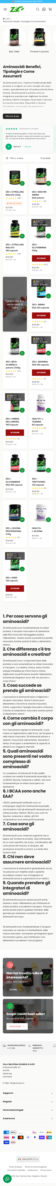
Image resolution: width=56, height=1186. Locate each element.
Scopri (13, 989)
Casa (7, 19)
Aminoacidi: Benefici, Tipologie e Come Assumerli (24, 21)
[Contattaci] (44, 9)
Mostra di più (12, 116)
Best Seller (14, 51)
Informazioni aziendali (16, 1170)
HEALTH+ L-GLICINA (37, 529)
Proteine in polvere (39, 51)
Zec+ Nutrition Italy (23, 1176)
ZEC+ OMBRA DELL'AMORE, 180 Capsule (13, 422)
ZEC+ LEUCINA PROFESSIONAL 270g (14, 531)
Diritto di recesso (15, 1167)
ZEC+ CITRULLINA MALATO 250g (15, 193)
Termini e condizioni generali (36, 1167)
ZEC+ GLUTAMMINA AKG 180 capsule (14, 482)
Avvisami (41, 258)
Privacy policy (45, 1170)
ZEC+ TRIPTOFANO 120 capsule (38, 482)
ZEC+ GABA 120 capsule (12, 579)
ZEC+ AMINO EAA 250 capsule (40, 306)
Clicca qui (15, 1026)
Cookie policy (33, 1170)
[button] (5, 9)
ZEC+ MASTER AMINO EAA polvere (39, 195)
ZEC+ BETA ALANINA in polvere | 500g (13, 365)
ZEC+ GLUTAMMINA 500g (39, 247)
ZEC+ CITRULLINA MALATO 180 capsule (15, 247)
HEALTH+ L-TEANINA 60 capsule (38, 422)
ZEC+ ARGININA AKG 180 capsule (40, 363)
